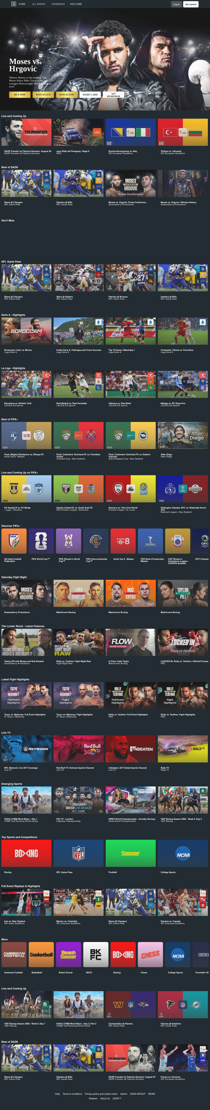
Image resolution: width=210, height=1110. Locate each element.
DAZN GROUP (137, 1093)
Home (22, 4)
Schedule (58, 4)
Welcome (76, 4)
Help (57, 1093)
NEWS (151, 1093)
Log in (176, 4)
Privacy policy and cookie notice (101, 1093)
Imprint (123, 1093)
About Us (105, 1098)
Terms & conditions (72, 1093)
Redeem (93, 1098)
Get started (190, 4)
